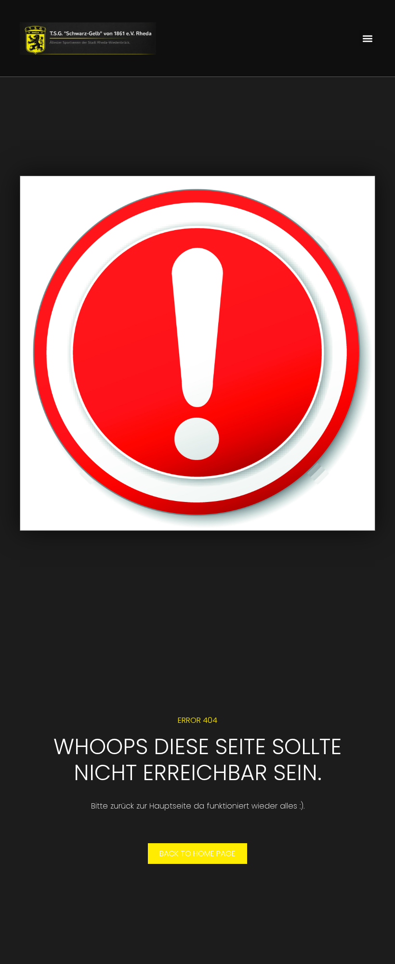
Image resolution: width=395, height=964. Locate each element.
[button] (367, 38)
